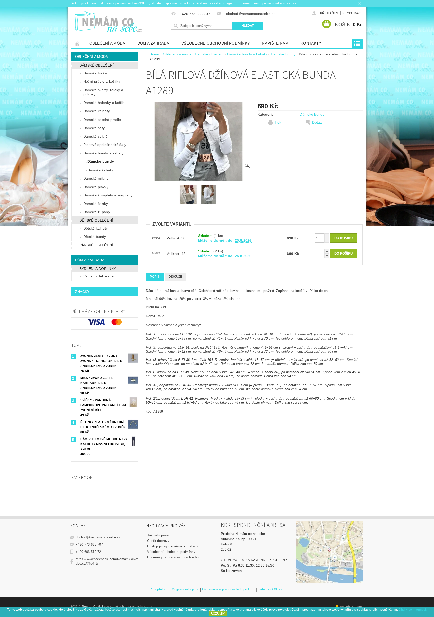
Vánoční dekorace (98, 276)
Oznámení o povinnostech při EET (228, 589)
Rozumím (218, 613)
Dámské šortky (95, 204)
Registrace (352, 13)
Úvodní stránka (77, 43)
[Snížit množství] (326, 240)
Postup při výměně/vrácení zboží (172, 546)
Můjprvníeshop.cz (185, 589)
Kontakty (311, 43)
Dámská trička (95, 73)
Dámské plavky (95, 187)
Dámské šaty (94, 128)
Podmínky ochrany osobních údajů (173, 557)
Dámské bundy (100, 161)
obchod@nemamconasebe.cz (98, 537)
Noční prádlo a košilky (101, 81)
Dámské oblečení (96, 65)
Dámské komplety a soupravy (107, 195)
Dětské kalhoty (95, 228)
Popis (154, 276)
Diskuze (175, 276)
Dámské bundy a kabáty (103, 153)
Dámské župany (96, 212)
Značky (82, 292)
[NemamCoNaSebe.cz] (108, 21)
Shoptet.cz (159, 589)
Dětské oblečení (96, 220)
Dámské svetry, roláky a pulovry (103, 92)
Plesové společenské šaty (104, 145)
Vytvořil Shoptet (351, 607)
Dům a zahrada (153, 43)
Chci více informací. (413, 609)
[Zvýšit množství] (326, 235)
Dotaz (317, 122)
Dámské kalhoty (96, 111)
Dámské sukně (95, 136)
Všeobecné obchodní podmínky (215, 43)
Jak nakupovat (158, 535)
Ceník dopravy (158, 541)
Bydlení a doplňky (97, 269)
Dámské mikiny (95, 178)
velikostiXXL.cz (271, 589)
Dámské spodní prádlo (102, 120)
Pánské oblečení (96, 245)
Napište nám (275, 43)
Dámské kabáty (100, 170)
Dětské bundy (94, 237)
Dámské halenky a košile (104, 103)
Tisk (278, 122)
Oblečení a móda (107, 43)
